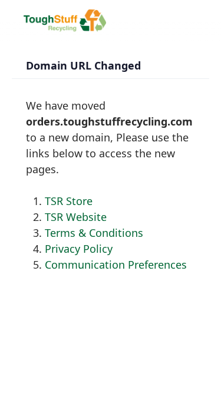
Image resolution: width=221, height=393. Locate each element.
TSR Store (69, 201)
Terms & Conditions (94, 233)
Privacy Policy (79, 249)
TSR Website (76, 217)
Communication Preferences (116, 264)
